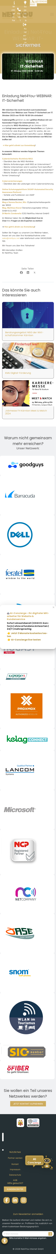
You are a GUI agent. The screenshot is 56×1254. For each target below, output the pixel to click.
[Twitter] (34, 272)
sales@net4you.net (10, 238)
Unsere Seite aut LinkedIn (15, 1200)
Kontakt (15, 1164)
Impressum (15, 1169)
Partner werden (15, 1158)
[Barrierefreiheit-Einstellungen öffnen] (4, 1241)
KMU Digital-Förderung (18, 373)
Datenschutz (15, 1175)
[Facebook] (21, 272)
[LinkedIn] (28, 272)
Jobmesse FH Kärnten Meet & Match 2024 (26, 412)
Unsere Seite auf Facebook (6, 1200)
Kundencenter (15, 1189)
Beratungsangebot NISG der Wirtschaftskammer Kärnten (24, 334)
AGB (15, 1180)
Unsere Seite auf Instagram (23, 1200)
